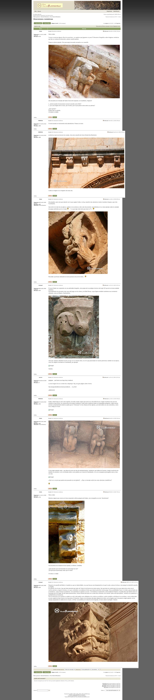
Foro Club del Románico (55, 16)
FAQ (35, 11)
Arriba (35, 117)
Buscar (39, 11)
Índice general (36, 16)
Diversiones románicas (43, 19)
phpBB (71, 693)
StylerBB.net (78, 694)
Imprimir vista (37, 26)
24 (115, 23)
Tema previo (98, 26)
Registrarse (109, 11)
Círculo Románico (82, 695)
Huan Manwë (78, 696)
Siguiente (118, 23)
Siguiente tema (117, 26)
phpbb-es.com (86, 696)
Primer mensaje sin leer (107, 26)
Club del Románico (45, 16)
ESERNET (75, 695)
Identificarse (116, 11)
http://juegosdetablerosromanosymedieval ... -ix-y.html (62, 387)
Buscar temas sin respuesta (39, 15)
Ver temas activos (49, 15)
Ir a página (106, 23)
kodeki (83, 694)
